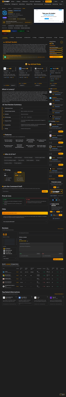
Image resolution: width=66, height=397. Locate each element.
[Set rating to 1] (19, 241)
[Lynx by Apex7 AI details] (4, 298)
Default (58, 211)
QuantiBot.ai (54, 97)
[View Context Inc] (50, 124)
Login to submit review (58, 259)
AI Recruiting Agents (55, 159)
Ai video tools (36, 72)
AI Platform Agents (54, 137)
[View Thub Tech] (50, 135)
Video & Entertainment (38, 4)
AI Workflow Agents (54, 148)
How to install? (60, 195)
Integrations (42, 37)
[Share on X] (54, 200)
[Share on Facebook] (53, 200)
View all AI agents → (52, 178)
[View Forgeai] (50, 169)
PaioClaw (55, 68)
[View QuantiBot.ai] (50, 98)
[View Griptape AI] (50, 147)
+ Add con (60, 253)
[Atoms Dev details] (20, 68)
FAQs (56, 37)
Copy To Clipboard (53, 195)
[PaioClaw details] (51, 68)
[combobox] (10, 258)
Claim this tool (27, 22)
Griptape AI (54, 146)
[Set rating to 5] (25, 241)
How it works (19, 37)
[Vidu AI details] (35, 68)
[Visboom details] (5, 68)
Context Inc (54, 124)
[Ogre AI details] (51, 298)
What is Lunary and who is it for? (10, 213)
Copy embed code (57, 218)
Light (58, 187)
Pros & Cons (49, 37)
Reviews (61, 37)
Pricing (35, 37)
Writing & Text (7, 4)
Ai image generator (6, 72)
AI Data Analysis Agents (55, 126)
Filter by (4, 246)
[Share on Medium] (58, 200)
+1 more (26, 25)
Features (12, 37)
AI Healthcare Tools (57, 118)
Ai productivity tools (53, 72)
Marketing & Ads (47, 4)
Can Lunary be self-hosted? (8, 221)
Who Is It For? (27, 37)
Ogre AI (53, 109)
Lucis (53, 115)
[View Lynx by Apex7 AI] (50, 92)
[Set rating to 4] (24, 241)
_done (53, 103)
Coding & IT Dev (29, 4)
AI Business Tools (57, 100)
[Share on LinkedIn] (56, 200)
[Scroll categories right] (63, 4)
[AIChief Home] (6, 1)
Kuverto (53, 157)
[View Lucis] (50, 116)
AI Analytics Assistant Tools (19, 25)
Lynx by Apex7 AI (55, 91)
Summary (5, 37)
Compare (6, 85)
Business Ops (55, 4)
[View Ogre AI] (50, 110)
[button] (45, 191)
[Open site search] (43, 1)
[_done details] (35, 298)
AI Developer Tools (11, 25)
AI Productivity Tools (57, 94)
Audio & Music (22, 4)
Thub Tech (54, 135)
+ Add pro (38, 253)
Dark (55, 187)
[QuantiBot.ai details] (20, 298)
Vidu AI (38, 68)
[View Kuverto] (50, 158)
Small (61, 211)
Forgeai (53, 168)
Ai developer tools (21, 72)
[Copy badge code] (59, 200)
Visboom (8, 68)
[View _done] (50, 104)
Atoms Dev (24, 68)
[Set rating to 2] (21, 241)
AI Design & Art (14, 4)
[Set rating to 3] (22, 241)
